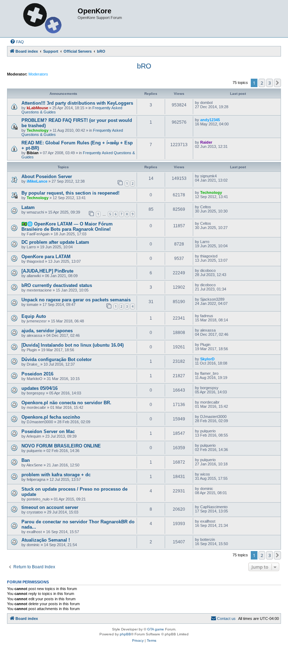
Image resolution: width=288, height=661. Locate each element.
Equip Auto (33, 316)
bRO (144, 66)
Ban (25, 460)
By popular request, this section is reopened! (70, 193)
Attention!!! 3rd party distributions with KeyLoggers (77, 103)
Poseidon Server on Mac (48, 431)
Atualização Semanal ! (45, 540)
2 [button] (262, 83)
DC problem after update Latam (55, 242)
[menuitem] (17, 42)
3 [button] (269, 83)
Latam (28, 207)
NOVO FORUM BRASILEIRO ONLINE (61, 446)
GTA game (155, 629)
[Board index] (43, 18)
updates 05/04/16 (39, 388)
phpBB (125, 634)
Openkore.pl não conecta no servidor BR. (66, 402)
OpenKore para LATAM (46, 256)
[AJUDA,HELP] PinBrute (47, 271)
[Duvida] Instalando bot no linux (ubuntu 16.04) (72, 345)
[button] (277, 83)
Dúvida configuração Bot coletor (56, 359)
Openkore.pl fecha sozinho (50, 417)
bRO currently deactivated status (56, 285)
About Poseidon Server (46, 176)
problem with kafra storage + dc (56, 474)
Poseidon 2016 (37, 374)
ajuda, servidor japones (47, 330)
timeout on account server (49, 507)
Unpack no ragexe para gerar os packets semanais (76, 299)
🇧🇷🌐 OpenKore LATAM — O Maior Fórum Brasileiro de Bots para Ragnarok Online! (67, 226)
